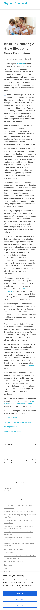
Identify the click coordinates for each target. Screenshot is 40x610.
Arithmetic (7, 572)
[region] (20, 591)
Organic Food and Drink (19, 3)
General (28, 59)
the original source (11, 427)
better (10, 444)
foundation (21, 64)
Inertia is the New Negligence (14, 549)
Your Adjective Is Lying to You (14, 561)
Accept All (20, 593)
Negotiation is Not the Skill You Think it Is (18, 511)
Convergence (8, 552)
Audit (5, 568)
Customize (20, 599)
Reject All (20, 605)
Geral (6, 491)
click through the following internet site (19, 422)
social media (30, 366)
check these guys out (12, 431)
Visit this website (10, 418)
